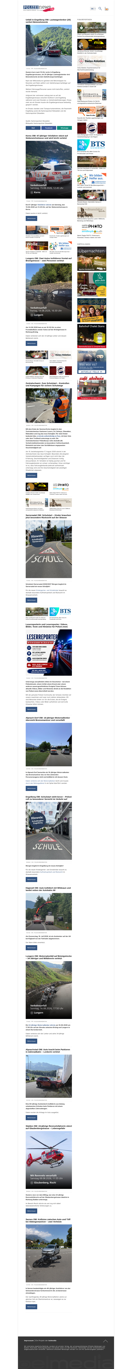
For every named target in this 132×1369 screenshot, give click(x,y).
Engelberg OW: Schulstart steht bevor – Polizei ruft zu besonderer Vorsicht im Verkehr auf (49, 798)
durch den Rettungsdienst (35, 783)
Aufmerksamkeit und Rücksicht (51, 872)
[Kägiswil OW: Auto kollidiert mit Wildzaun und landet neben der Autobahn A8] (49, 911)
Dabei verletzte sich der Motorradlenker (40, 781)
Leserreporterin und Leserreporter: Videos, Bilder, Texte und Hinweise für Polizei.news (47, 625)
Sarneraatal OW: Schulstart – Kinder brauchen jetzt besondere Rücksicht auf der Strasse (48, 516)
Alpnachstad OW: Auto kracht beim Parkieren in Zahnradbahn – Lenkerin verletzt (48, 1050)
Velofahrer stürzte (44, 205)
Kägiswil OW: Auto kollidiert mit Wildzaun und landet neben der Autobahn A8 (48, 889)
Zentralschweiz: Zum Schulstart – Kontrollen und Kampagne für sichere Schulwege (47, 384)
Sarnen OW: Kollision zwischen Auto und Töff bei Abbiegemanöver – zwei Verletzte (48, 1220)
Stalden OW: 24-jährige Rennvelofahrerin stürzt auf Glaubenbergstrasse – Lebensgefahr (49, 1127)
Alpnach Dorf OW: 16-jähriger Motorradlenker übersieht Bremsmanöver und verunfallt (48, 719)
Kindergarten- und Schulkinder (47, 590)
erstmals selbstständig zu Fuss (48, 436)
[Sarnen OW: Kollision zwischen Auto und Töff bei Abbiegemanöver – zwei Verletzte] (49, 1253)
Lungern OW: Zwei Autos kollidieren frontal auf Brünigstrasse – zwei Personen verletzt (49, 259)
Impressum (29, 1340)
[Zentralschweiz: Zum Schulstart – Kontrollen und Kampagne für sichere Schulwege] (49, 405)
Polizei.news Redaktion (40, 68)
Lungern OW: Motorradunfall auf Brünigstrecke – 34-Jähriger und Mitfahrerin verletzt (49, 957)
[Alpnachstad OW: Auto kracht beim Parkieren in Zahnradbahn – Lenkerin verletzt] (49, 1076)
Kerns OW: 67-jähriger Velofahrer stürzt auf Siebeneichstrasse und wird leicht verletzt (47, 137)
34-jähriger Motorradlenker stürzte (41, 1025)
